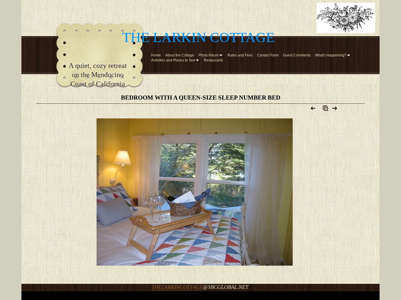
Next (334, 109)
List (324, 109)
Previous (313, 109)
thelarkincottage (177, 287)
